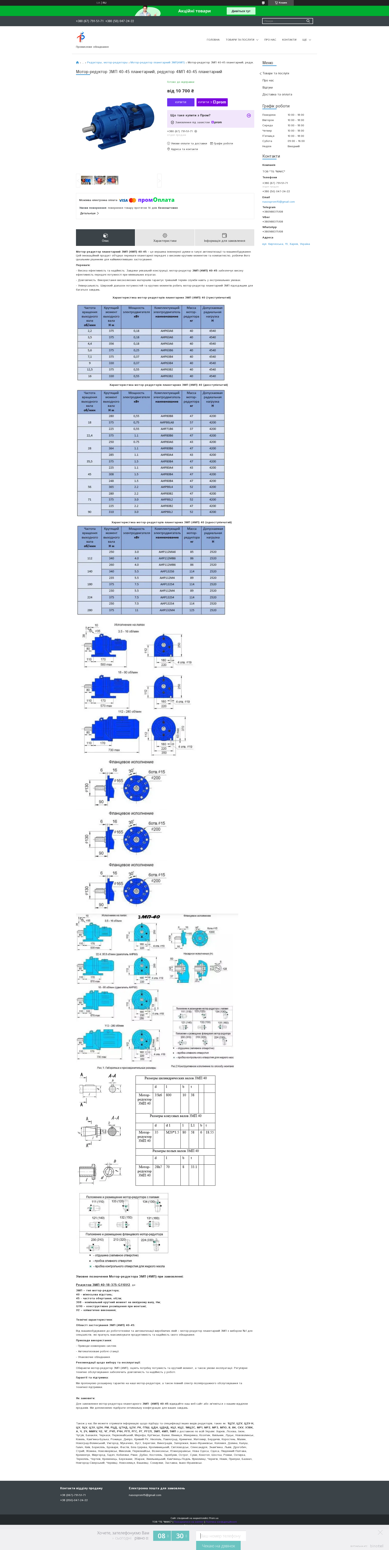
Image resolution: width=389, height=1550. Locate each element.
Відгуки (267, 87)
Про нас (270, 40)
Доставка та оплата (277, 94)
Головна (213, 40)
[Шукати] (308, 21)
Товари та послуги (240, 40)
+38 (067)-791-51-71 (72, 1495)
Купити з (205, 102)
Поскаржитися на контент (189, 1522)
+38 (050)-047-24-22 (74, 1500)
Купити (180, 102)
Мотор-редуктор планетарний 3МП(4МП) (157, 62)
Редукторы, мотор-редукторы (107, 62)
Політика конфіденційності (221, 1522)
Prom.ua (213, 1518)
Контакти (289, 40)
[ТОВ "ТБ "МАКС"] (80, 37)
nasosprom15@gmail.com (278, 202)
